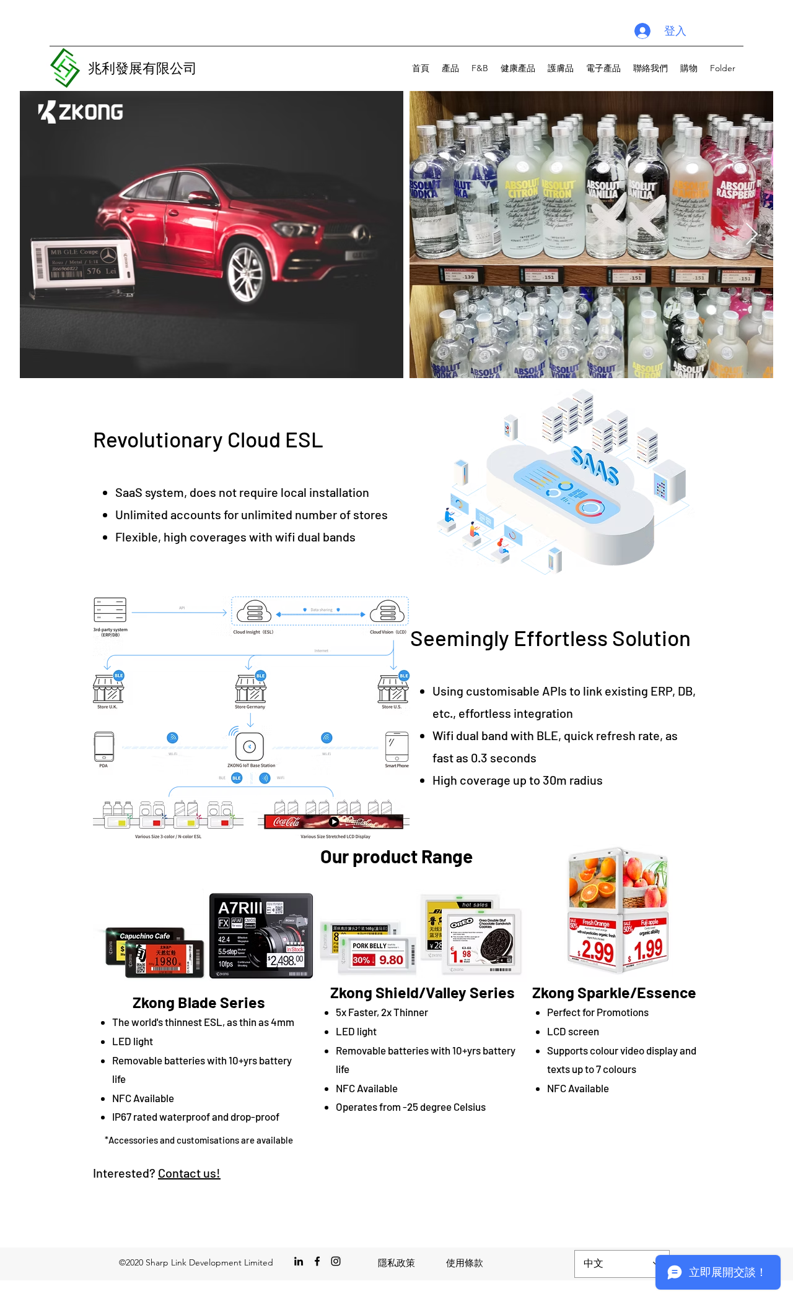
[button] (450, 68)
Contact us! (189, 1172)
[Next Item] (752, 235)
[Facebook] (317, 1261)
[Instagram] (336, 1261)
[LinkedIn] (298, 1261)
